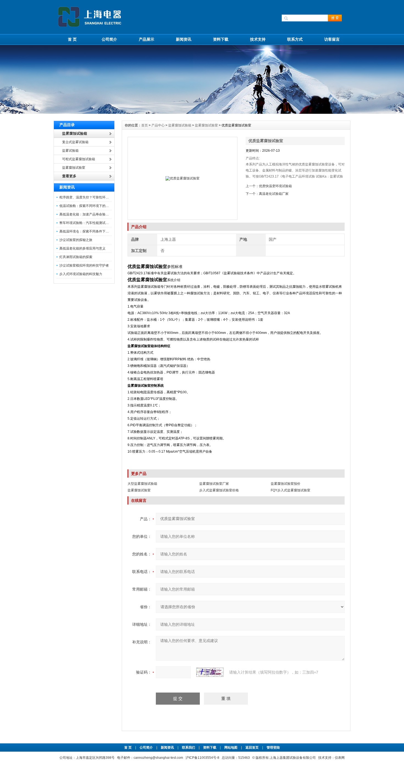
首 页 (72, 39)
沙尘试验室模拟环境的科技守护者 (84, 265)
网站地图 (230, 747)
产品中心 (158, 125)
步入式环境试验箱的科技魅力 (80, 274)
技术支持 (257, 39)
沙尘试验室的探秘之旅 (75, 240)
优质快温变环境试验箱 (275, 186)
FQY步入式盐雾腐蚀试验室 (290, 490)
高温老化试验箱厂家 (274, 194)
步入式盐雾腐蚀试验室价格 (219, 490)
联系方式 (295, 39)
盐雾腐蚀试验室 (206, 125)
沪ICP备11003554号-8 (202, 758)
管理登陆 (273, 747)
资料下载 (220, 39)
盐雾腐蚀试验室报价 (285, 484)
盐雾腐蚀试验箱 (179, 125)
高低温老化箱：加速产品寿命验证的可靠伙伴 (92, 214)
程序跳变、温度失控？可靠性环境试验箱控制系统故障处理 (102, 197)
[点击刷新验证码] (210, 672)
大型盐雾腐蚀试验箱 (142, 484)
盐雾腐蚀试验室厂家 (214, 484)
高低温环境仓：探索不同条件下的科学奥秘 (90, 231)
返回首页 (252, 747)
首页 (145, 125)
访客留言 (332, 39)
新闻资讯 (183, 39)
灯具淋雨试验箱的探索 (75, 257)
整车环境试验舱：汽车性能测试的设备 (87, 223)
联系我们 (188, 747)
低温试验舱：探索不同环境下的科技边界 (89, 206)
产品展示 (146, 39)
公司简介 (109, 39)
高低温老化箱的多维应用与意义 (82, 248)
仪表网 (340, 758)
